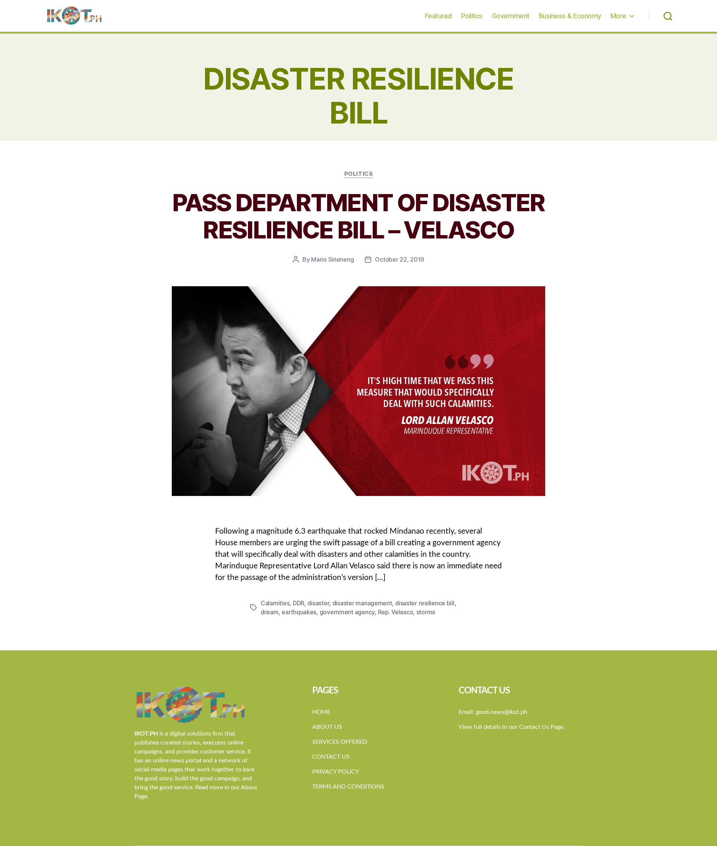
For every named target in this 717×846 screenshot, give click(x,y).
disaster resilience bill (424, 603)
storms (425, 612)
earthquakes (299, 612)
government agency (347, 612)
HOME (321, 712)
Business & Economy (570, 16)
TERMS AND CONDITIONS (348, 787)
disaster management (362, 603)
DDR (298, 603)
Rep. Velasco (395, 612)
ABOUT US (327, 727)
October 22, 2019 (399, 259)
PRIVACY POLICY (335, 772)
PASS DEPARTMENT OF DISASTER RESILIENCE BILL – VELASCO (358, 216)
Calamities (275, 603)
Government (511, 16)
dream (270, 612)
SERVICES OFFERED (339, 742)
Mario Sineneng (332, 259)
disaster (318, 603)
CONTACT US (331, 757)
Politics (471, 16)
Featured (438, 16)
